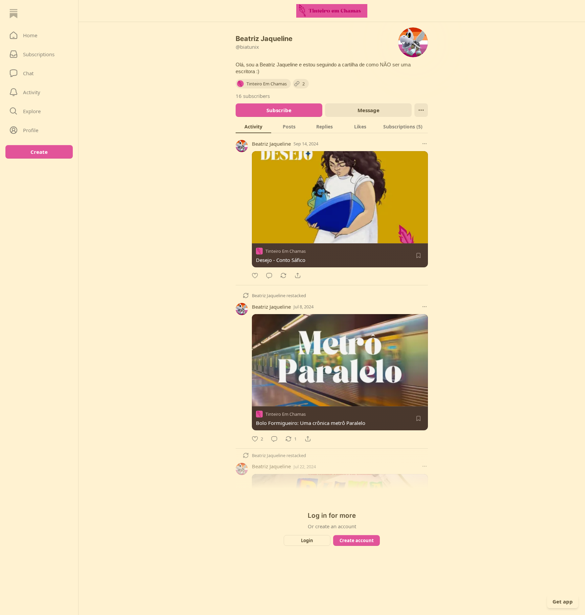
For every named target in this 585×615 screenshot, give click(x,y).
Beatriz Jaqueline (271, 143)
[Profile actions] (421, 110)
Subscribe (278, 110)
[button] (39, 35)
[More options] (424, 143)
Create (39, 151)
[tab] (253, 126)
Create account (357, 540)
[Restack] (283, 275)
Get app (562, 601)
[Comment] (269, 275)
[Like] (255, 275)
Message (369, 110)
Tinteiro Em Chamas (285, 251)
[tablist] (332, 126)
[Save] (418, 255)
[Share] (297, 275)
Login (307, 540)
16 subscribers (253, 96)
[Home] (13, 13)
